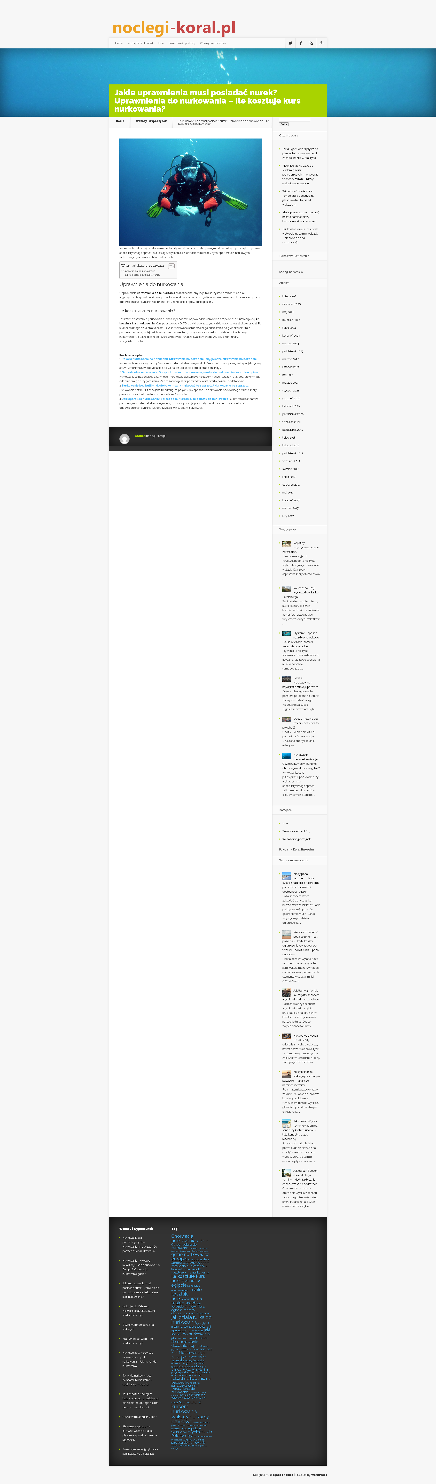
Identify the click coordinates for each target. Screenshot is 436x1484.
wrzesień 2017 (291, 461)
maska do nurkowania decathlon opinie (189, 1342)
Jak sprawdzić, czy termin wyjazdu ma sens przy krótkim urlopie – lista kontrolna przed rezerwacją (299, 1130)
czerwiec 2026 (291, 304)
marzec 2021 (290, 382)
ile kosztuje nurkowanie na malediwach (186, 1296)
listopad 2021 (290, 367)
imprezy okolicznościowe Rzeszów (190, 1311)
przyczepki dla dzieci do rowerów (190, 1372)
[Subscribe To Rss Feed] (311, 43)
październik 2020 (293, 414)
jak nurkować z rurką (183, 1338)
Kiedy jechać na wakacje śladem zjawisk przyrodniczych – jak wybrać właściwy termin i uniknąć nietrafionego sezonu (300, 174)
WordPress (319, 1474)
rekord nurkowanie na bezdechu (191, 1380)
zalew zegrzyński (181, 1445)
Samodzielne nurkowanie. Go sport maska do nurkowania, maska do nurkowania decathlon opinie (190, 372)
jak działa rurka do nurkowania (191, 1319)
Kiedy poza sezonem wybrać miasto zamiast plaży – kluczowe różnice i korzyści (300, 217)
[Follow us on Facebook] (301, 43)
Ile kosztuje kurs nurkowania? (144, 275)
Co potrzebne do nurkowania (184, 1246)
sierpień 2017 (290, 469)
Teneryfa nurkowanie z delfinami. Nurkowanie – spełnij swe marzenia (137, 1380)
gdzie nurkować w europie (190, 1256)
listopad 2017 (290, 445)
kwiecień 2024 (291, 335)
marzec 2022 (290, 359)
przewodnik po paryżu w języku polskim (189, 1367)
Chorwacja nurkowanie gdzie (189, 1238)
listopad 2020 (291, 406)
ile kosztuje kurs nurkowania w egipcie (188, 1281)
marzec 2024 (290, 343)
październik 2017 (292, 453)
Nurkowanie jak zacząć (189, 1354)
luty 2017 (288, 516)
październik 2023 (292, 351)
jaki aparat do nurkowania (191, 1328)
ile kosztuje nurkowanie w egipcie (188, 1306)
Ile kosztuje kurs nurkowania (190, 1270)
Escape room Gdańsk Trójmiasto (194, 1251)
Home (119, 43)
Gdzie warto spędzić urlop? (139, 1416)
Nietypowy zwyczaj (305, 1035)
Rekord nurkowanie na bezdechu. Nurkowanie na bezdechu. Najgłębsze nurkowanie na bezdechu (190, 359)
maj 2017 (288, 492)
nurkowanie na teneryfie (188, 1358)
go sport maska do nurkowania (190, 1264)
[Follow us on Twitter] (290, 43)
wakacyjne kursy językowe (190, 1419)
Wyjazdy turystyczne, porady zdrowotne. (300, 547)
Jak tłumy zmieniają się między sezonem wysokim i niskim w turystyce (300, 995)
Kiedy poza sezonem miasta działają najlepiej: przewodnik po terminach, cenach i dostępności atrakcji (300, 882)
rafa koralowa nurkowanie (186, 1375)
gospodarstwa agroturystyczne (190, 1260)
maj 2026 (288, 312)
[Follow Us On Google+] (321, 43)
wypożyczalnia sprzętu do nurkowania (188, 1440)
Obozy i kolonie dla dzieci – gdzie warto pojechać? (300, 723)
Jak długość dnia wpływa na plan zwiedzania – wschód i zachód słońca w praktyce (300, 153)
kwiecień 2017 (291, 500)
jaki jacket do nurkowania (190, 1332)
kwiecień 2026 (291, 320)
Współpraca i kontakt (140, 43)
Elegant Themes (281, 1474)
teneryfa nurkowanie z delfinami (185, 1384)
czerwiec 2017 (291, 484)
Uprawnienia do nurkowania (139, 271)
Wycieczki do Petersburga (191, 1434)
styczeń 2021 (290, 390)
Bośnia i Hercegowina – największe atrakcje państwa (300, 682)
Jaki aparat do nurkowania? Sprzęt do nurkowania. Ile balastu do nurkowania (175, 399)
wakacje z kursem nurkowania (186, 1407)
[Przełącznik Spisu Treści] (170, 266)
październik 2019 (292, 429)
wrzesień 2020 (291, 422)
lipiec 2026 (289, 296)
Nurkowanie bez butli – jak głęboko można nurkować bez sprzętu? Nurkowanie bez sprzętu (185, 385)
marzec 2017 (290, 508)
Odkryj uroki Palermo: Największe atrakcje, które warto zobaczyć (138, 1311)
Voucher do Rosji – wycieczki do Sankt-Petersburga (300, 592)
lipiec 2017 (288, 476)
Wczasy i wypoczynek (213, 43)
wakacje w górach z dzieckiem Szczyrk (188, 1396)
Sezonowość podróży (182, 43)
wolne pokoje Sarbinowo (186, 1430)
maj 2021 (288, 374)
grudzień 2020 (291, 398)
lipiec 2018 (289, 437)
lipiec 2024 (289, 327)
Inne (161, 43)
